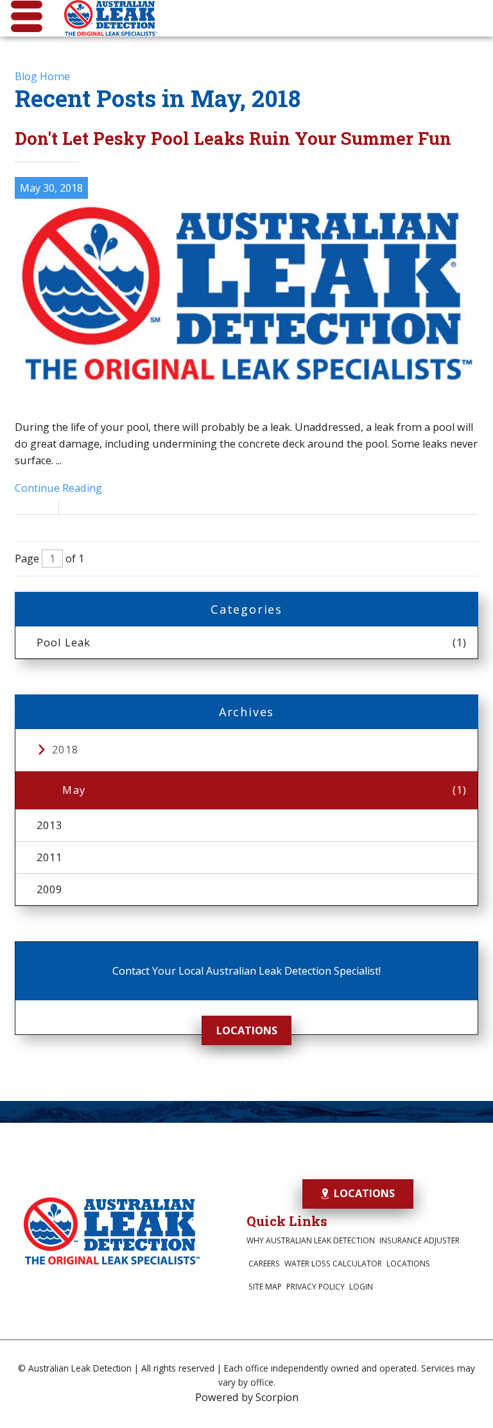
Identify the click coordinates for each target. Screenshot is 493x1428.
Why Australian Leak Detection (310, 1240)
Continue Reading (58, 488)
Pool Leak (252, 642)
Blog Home (42, 76)
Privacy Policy (315, 1286)
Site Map (265, 1286)
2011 (50, 857)
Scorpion (276, 1397)
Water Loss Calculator (333, 1263)
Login (361, 1286)
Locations (246, 1030)
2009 (50, 889)
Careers (264, 1263)
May (264, 790)
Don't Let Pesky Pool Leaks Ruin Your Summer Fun (233, 138)
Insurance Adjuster (419, 1240)
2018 (65, 750)
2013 (50, 825)
